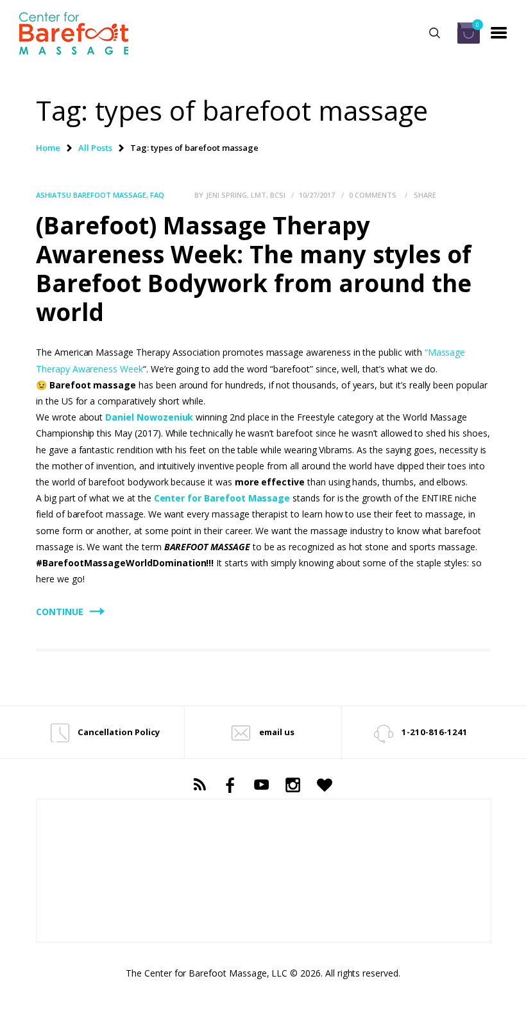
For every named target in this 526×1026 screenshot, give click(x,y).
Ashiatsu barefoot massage (91, 195)
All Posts (95, 147)
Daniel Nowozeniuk (149, 417)
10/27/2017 (317, 195)
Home (48, 147)
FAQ (157, 195)
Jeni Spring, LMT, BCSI (246, 195)
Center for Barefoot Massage (222, 498)
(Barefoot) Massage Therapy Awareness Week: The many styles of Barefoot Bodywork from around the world (253, 268)
